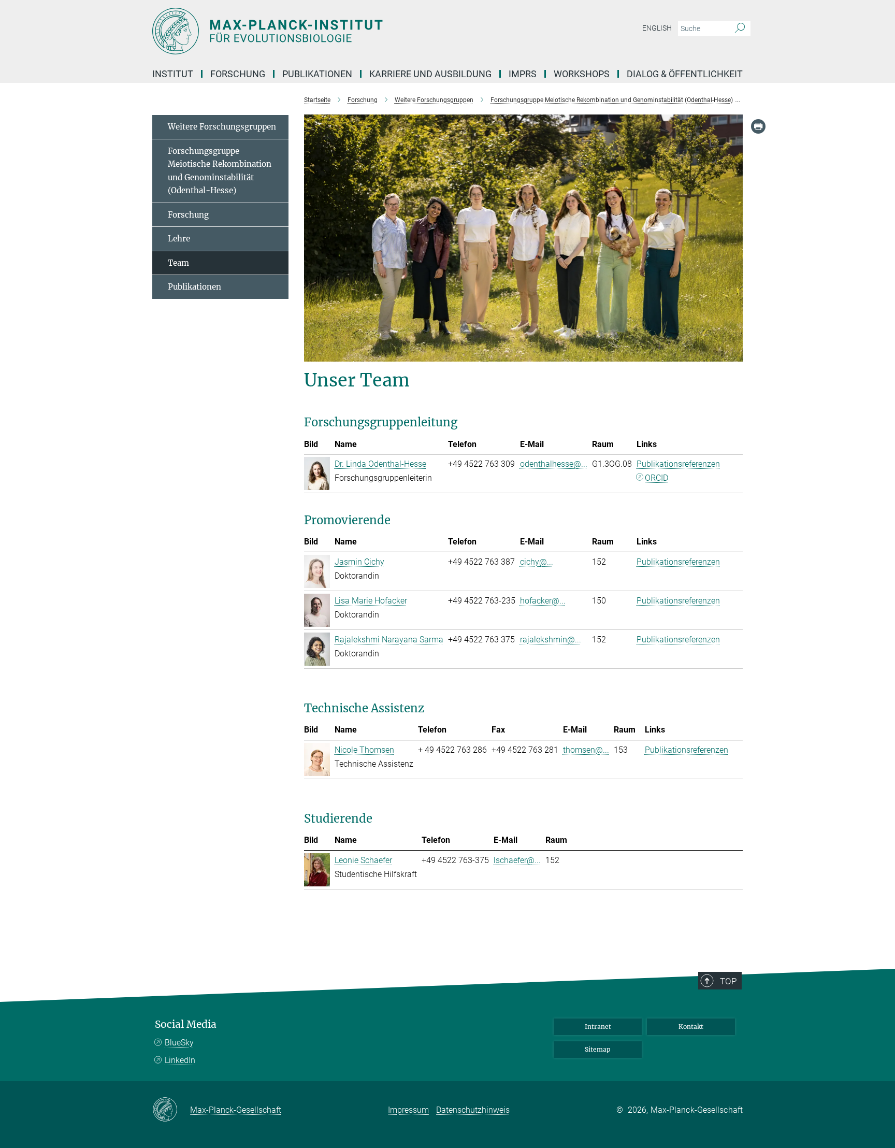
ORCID (656, 478)
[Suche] (739, 28)
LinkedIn (180, 1060)
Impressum (408, 1110)
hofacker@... (543, 601)
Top (728, 981)
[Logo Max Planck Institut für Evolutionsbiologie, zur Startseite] (346, 31)
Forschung (188, 215)
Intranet (598, 1026)
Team (178, 263)
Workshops (582, 74)
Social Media (185, 1024)
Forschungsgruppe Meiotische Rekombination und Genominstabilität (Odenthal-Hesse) (219, 171)
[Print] (758, 126)
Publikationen (194, 287)
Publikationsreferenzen (678, 464)
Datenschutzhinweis (473, 1110)
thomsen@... (586, 750)
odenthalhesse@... (553, 464)
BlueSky (179, 1042)
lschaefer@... (517, 860)
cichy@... (536, 562)
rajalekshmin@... (550, 639)
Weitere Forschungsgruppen (222, 127)
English (657, 28)
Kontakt (691, 1026)
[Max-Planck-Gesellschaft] (171, 1110)
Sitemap (598, 1049)
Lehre (179, 238)
